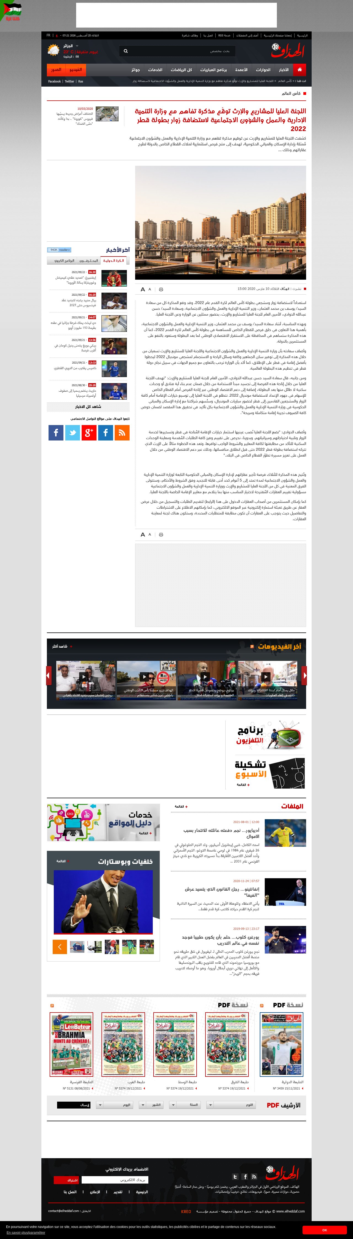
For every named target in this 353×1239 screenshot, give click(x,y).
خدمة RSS (224, 35)
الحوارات (263, 70)
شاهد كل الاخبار (88, 407)
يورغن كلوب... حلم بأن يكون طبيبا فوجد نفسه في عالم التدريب (220, 940)
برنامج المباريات (213, 70)
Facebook (54, 81)
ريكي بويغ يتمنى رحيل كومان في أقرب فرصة (75, 347)
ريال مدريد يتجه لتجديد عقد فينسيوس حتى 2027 (78, 302)
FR (48, 35)
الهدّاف (284, 288)
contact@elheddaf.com (63, 1211)
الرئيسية (302, 35)
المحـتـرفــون (88, 260)
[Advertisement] (176, 15)
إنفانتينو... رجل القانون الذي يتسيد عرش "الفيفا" (222, 892)
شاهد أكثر (59, 646)
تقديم (117, 1192)
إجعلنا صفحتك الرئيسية (278, 35)
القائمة (241, 784)
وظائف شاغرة (190, 35)
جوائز (136, 70)
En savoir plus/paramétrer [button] (26, 1233)
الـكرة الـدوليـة (113, 260)
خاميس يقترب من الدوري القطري (75, 368)
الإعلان (95, 1192)
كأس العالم (285, 80)
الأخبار (284, 70)
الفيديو (76, 70)
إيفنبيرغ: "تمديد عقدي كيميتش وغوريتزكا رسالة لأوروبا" (75, 279)
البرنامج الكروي (64, 260)
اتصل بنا (208, 35)
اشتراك (72, 1180)
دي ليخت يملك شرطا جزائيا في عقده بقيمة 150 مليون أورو (73, 325)
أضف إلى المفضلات (247, 35)
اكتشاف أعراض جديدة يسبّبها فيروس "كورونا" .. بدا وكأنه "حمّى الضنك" (75, 118)
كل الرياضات (181, 70)
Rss (80, 81)
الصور (56, 70)
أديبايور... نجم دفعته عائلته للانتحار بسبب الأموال (221, 833)
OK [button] (324, 1230)
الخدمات (155, 70)
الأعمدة (242, 70)
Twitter (69, 81)
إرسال (85, 1105)
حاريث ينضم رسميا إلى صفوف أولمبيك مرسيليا (77, 393)
